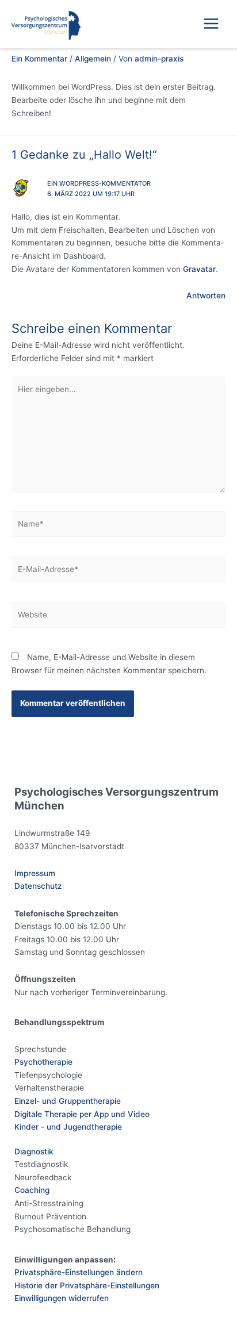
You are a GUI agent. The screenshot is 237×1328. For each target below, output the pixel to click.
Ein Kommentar (39, 58)
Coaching (31, 1190)
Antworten (205, 295)
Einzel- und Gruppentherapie (67, 1101)
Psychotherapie (43, 1061)
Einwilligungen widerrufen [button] (61, 1298)
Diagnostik (33, 1151)
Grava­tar (199, 269)
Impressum (34, 873)
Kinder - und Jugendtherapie (68, 1126)
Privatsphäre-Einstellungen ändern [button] (78, 1272)
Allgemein (93, 58)
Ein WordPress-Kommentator (99, 183)
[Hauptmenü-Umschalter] (211, 24)
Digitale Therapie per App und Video (82, 1114)
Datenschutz (38, 886)
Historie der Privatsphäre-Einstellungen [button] (86, 1285)
